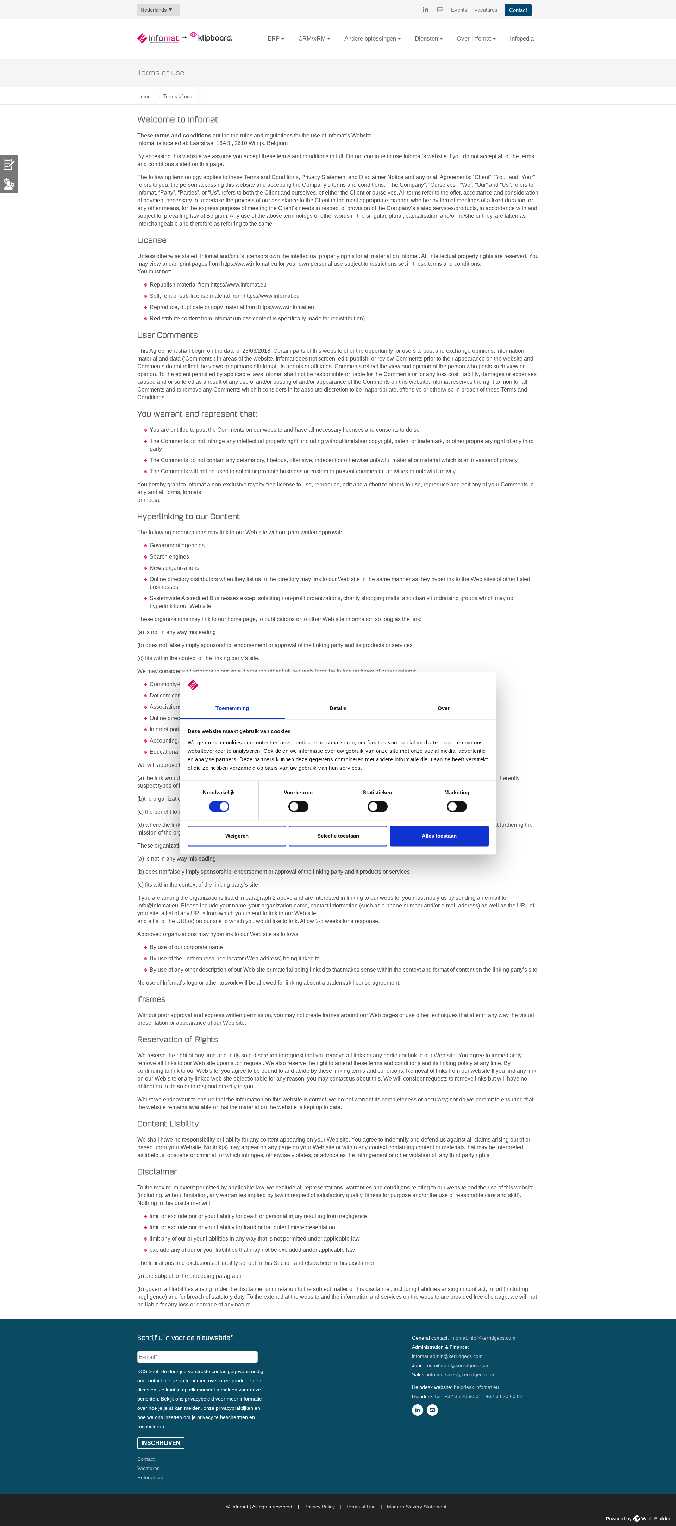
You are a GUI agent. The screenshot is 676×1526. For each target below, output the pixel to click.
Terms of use (177, 96)
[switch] (298, 806)
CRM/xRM (312, 38)
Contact (518, 10)
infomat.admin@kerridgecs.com (447, 1356)
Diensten (426, 38)
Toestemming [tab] (232, 708)
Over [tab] (444, 708)
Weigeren (237, 836)
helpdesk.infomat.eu (476, 1387)
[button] (282, 39)
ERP (274, 38)
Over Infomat (474, 38)
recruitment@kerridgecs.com (457, 1365)
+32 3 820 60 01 (463, 1396)
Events (459, 10)
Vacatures (485, 10)
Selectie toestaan (338, 836)
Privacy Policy (319, 1506)
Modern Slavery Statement (416, 1506)
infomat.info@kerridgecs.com (482, 1338)
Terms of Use (361, 1506)
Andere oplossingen (370, 38)
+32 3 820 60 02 (504, 1396)
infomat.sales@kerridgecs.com (461, 1374)
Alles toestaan (439, 836)
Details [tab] (338, 708)
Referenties (150, 1477)
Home (144, 96)
